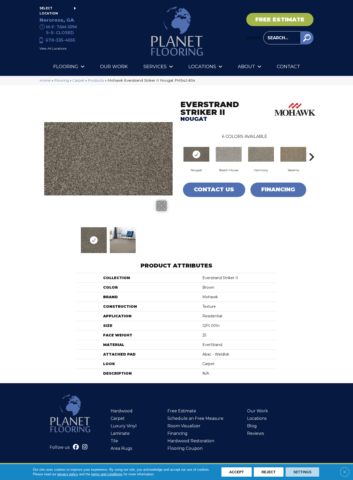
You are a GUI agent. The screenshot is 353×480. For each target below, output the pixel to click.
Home (45, 80)
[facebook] (76, 447)
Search (253, 37)
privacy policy (67, 474)
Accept (236, 472)
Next (170, 237)
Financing (278, 189)
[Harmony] (261, 154)
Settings (302, 472)
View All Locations (53, 48)
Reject (269, 472)
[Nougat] (196, 154)
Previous (46, 237)
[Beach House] (228, 154)
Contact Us (214, 189)
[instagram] (85, 447)
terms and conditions (106, 474)
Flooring (61, 80)
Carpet (78, 80)
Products (96, 80)
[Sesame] (293, 154)
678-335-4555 (60, 40)
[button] (306, 37)
